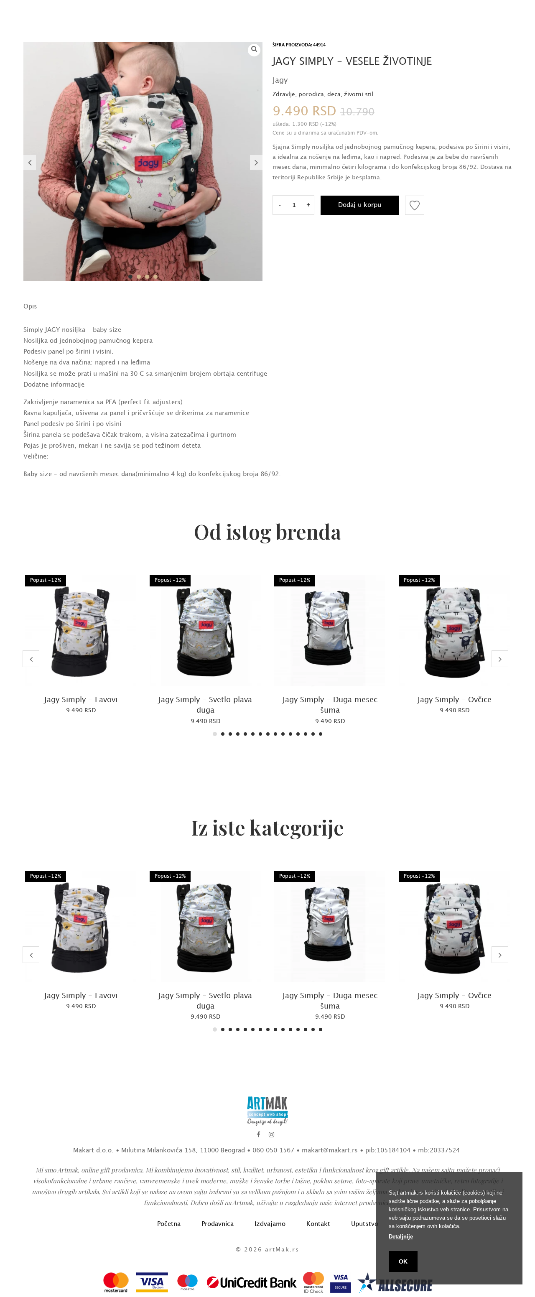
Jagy (280, 80)
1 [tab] (130, 277)
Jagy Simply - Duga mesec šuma (330, 705)
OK (403, 1261)
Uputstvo (364, 1224)
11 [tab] (290, 734)
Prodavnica (217, 1224)
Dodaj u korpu (359, 205)
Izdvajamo (270, 1224)
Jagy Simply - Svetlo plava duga (205, 705)
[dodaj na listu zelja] (414, 205)
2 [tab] (139, 277)
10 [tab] (283, 734)
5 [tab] (245, 734)
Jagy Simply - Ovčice (455, 699)
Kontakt (318, 1224)
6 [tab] (253, 734)
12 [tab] (298, 734)
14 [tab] (313, 734)
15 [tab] (320, 734)
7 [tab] (260, 734)
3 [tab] (147, 277)
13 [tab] (305, 734)
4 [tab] (155, 277)
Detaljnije (401, 1236)
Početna (169, 1224)
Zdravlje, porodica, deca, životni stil (323, 94)
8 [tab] (268, 734)
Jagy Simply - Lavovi (80, 699)
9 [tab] (275, 734)
